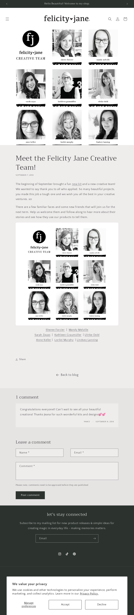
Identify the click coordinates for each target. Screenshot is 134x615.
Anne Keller (43, 340)
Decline (101, 604)
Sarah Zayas (42, 334)
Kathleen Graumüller (67, 334)
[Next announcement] (127, 4)
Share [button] (22, 359)
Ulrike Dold (92, 334)
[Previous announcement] (7, 4)
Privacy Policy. (89, 593)
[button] (7, 19)
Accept (65, 604)
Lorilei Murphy (63, 340)
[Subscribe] (94, 538)
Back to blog (69, 375)
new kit (77, 184)
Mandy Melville (78, 329)
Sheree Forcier (55, 329)
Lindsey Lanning (87, 340)
